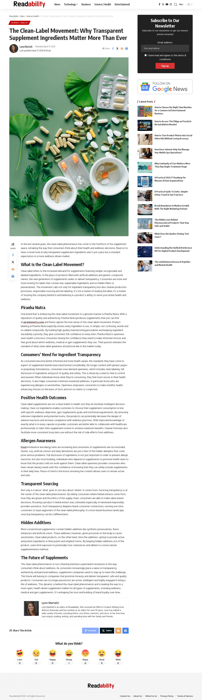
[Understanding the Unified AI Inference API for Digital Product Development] (145, 251)
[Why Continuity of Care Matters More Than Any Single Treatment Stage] (145, 167)
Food (23, 447)
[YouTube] (167, 4)
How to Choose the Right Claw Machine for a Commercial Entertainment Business (173, 110)
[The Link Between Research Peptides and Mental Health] (145, 265)
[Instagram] (171, 4)
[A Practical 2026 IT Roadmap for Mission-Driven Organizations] (145, 181)
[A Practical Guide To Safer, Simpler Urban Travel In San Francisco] (145, 195)
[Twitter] (163, 4)
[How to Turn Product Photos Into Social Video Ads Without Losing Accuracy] (145, 139)
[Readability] (29, 4)
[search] (175, 4)
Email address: (165, 42)
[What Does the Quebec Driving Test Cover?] (145, 237)
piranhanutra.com (34, 322)
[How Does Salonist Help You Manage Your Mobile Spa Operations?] (145, 153)
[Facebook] (159, 4)
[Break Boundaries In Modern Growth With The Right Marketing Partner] (145, 209)
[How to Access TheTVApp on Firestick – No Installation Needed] (145, 125)
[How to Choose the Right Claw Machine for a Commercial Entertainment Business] (145, 111)
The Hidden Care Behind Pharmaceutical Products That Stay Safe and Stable (172, 222)
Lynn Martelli (26, 46)
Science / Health (19, 23)
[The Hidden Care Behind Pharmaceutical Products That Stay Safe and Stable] (145, 223)
